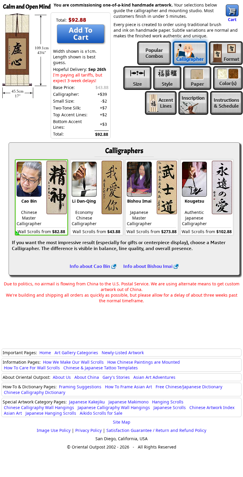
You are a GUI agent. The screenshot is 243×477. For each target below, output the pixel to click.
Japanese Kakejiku (87, 402)
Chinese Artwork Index (211, 407)
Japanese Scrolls (170, 407)
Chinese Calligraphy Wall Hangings (39, 407)
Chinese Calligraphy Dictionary (34, 392)
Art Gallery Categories (76, 352)
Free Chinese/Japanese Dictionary (189, 386)
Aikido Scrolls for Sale (101, 413)
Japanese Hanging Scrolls (50, 413)
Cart (232, 19)
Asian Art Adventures (154, 377)
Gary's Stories (116, 377)
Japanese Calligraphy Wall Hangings (114, 407)
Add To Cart (80, 33)
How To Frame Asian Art (128, 386)
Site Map (121, 422)
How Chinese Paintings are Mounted (143, 362)
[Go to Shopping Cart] (232, 10)
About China (86, 377)
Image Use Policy (54, 430)
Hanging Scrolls (167, 402)
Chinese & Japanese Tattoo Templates (100, 368)
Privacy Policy (88, 430)
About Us (62, 377)
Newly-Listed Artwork (123, 352)
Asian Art (13, 413)
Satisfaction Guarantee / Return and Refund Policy (156, 430)
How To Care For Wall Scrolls (32, 368)
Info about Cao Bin (90, 266)
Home (45, 352)
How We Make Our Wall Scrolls (73, 362)
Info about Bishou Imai (148, 266)
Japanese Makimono (128, 402)
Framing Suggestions (80, 386)
